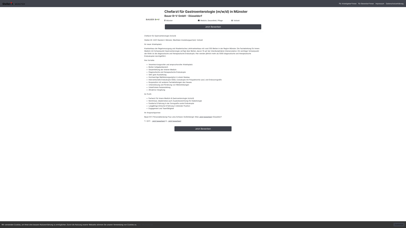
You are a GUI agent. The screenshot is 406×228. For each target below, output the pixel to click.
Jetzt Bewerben (213, 27)
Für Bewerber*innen (366, 4)
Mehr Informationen (145, 225)
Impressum (380, 4)
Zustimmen (399, 225)
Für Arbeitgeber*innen (348, 4)
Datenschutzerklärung (394, 4)
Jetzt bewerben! (205, 117)
